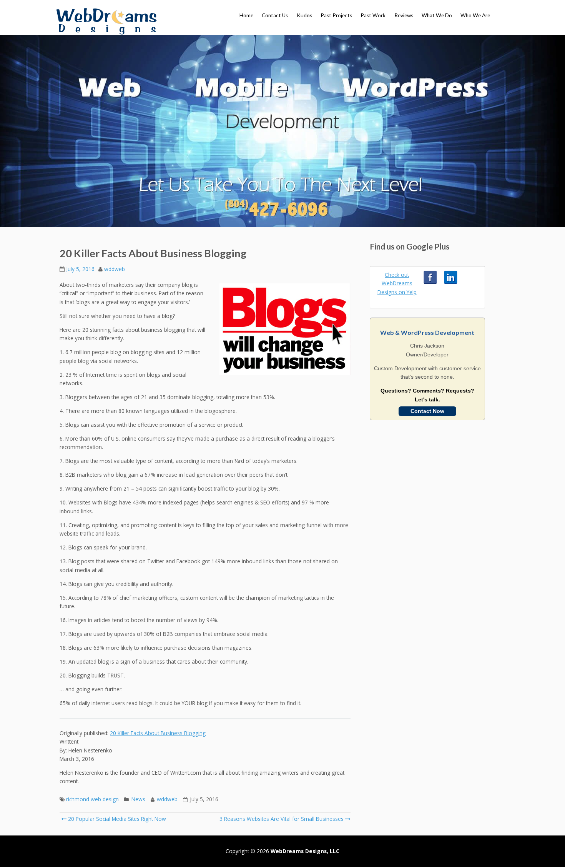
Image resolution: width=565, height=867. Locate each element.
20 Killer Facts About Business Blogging (158, 733)
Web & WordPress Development (427, 332)
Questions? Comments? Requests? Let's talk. (427, 395)
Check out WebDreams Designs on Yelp (397, 283)
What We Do (437, 15)
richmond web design (92, 799)
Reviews (403, 15)
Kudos (304, 15)
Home (246, 15)
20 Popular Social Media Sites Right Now (116, 818)
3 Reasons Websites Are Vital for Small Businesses (281, 818)
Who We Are (475, 15)
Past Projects (336, 15)
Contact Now (427, 411)
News (138, 799)
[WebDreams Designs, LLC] (106, 21)
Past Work (373, 15)
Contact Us (275, 15)
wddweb (114, 269)
